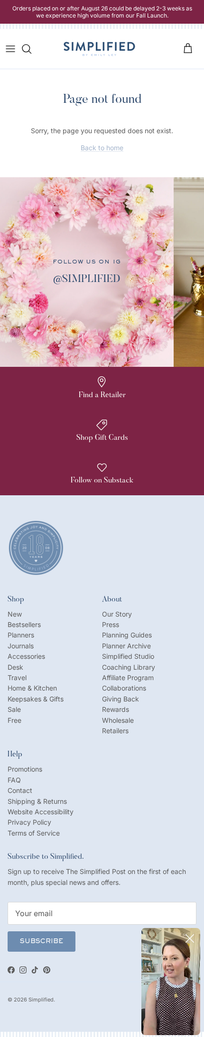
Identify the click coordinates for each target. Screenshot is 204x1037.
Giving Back (120, 699)
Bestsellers (24, 624)
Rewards (115, 709)
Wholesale (118, 720)
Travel (17, 677)
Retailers (115, 731)
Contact (20, 790)
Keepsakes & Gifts (36, 699)
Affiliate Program (128, 677)
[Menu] (10, 48)
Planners (21, 635)
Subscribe (41, 942)
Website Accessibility (41, 812)
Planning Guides (127, 635)
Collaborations (124, 688)
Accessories (26, 656)
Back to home (102, 148)
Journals (21, 646)
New (15, 614)
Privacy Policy (29, 822)
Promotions (25, 769)
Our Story (117, 614)
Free (14, 720)
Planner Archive (126, 646)
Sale (14, 709)
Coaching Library (128, 667)
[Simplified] (99, 48)
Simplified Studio (128, 656)
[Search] (31, 48)
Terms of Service (34, 833)
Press (110, 624)
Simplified (41, 999)
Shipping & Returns (37, 801)
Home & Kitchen (32, 688)
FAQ (14, 780)
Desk (15, 667)
